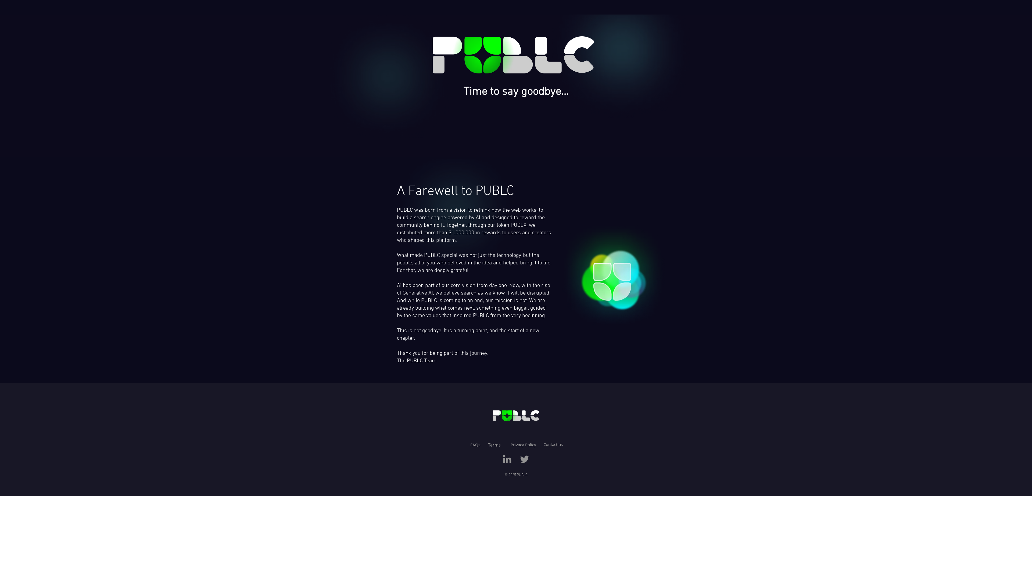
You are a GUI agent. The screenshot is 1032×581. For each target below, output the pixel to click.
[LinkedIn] (507, 459)
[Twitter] (525, 459)
